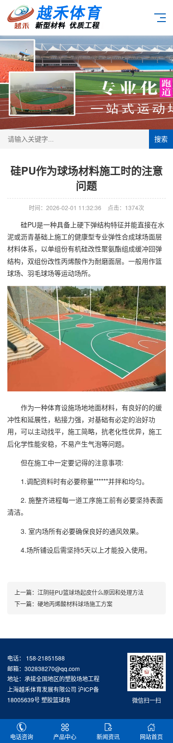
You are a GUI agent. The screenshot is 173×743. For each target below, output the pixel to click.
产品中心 (64, 736)
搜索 (161, 139)
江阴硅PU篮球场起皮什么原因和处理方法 (90, 592)
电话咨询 (21, 736)
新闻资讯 (108, 736)
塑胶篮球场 (55, 700)
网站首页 (151, 736)
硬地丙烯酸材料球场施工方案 (74, 604)
